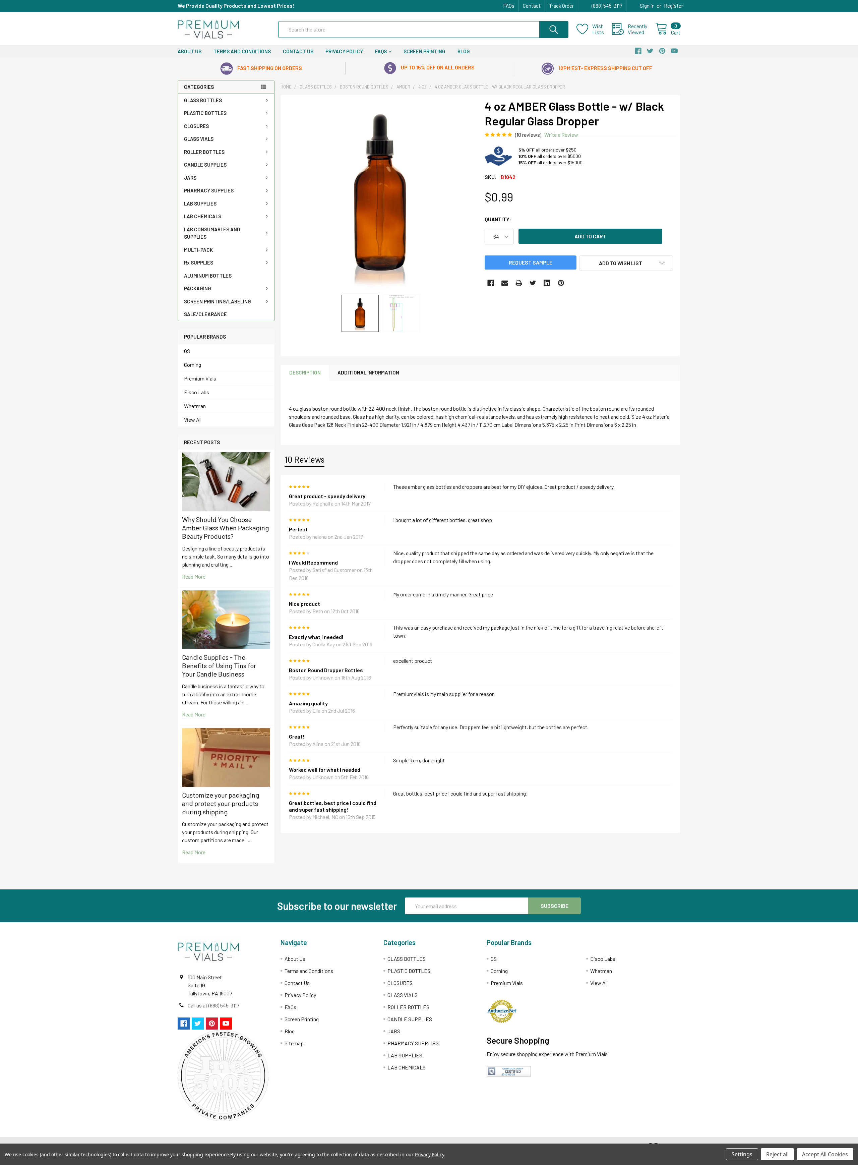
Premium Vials (200, 378)
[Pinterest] (561, 283)
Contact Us (298, 51)
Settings (742, 1154)
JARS (190, 178)
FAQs (508, 6)
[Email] (505, 283)
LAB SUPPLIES (200, 203)
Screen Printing (424, 51)
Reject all (777, 1154)
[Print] (519, 283)
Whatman (195, 406)
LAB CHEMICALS (202, 216)
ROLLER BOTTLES (204, 152)
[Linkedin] (547, 283)
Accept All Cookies (825, 1154)
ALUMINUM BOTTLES (208, 276)
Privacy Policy (344, 51)
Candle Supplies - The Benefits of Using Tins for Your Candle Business (219, 665)
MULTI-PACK (198, 250)
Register (673, 6)
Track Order (561, 6)
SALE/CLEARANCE (205, 314)
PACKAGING (197, 288)
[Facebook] (491, 283)
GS (187, 351)
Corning (192, 364)
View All (192, 419)
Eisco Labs (196, 392)
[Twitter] (533, 283)
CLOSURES (196, 126)
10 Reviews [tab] (304, 459)
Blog (463, 51)
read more (193, 576)
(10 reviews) (528, 134)
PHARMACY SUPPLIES (209, 190)
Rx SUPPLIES (198, 262)
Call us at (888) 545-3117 (213, 1005)
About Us (189, 51)
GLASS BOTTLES (203, 100)
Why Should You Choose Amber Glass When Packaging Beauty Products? (225, 527)
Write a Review (561, 134)
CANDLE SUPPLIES (205, 165)
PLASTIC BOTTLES (205, 113)
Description (305, 372)
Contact (532, 6)
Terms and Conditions (242, 51)
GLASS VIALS (198, 139)
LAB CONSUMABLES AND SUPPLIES (212, 233)
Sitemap (294, 1043)
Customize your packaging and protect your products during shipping (220, 803)
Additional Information (368, 372)
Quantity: (498, 219)
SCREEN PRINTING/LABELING (217, 301)
